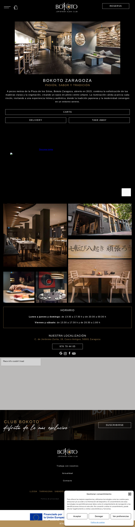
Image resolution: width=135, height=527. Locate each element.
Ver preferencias (121, 516)
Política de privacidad (50, 499)
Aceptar (77, 516)
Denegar (99, 516)
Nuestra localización (67, 335)
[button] (129, 494)
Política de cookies (98, 522)
